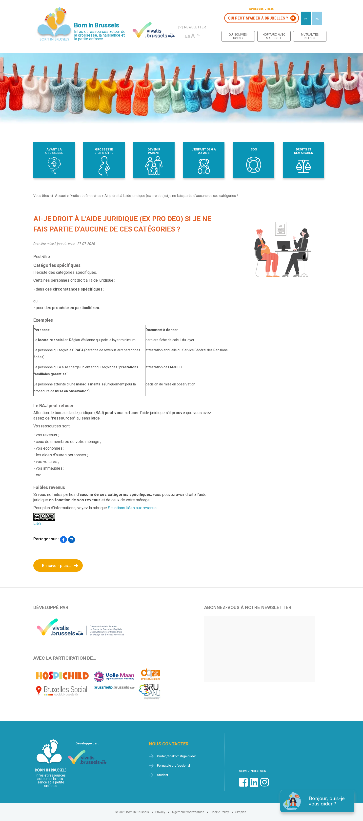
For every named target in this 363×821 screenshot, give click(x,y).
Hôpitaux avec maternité (274, 36)
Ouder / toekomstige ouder (176, 756)
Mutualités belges (310, 36)
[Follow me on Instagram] (264, 785)
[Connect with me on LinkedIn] (254, 785)
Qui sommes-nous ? (238, 36)
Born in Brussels (96, 25)
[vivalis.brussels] (154, 30)
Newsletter (195, 27)
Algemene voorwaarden (188, 812)
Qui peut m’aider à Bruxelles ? (258, 18)
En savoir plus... (56, 565)
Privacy (160, 812)
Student (162, 775)
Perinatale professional (173, 765)
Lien (37, 523)
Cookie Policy (220, 812)
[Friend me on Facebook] (243, 785)
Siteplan (240, 812)
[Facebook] (63, 539)
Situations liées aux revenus (132, 507)
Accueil (60, 196)
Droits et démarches (85, 196)
